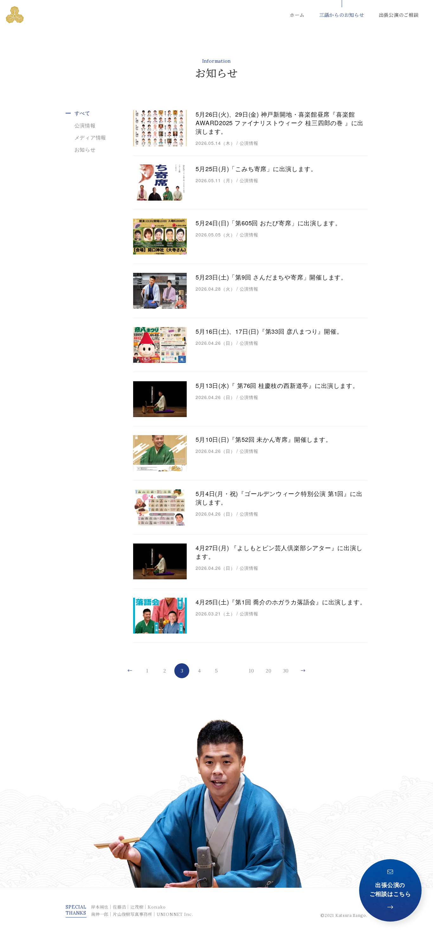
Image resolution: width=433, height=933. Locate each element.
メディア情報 (90, 137)
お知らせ (85, 149)
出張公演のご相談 (399, 14)
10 (251, 670)
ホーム (297, 14)
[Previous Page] (129, 670)
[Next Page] (303, 670)
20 (268, 670)
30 (285, 670)
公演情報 (85, 125)
